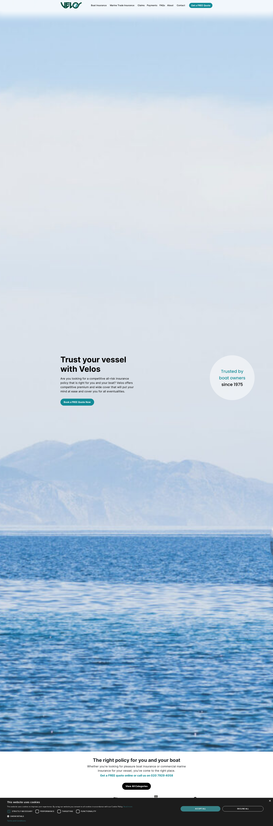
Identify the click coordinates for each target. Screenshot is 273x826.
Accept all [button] (200, 809)
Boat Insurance (99, 5)
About (170, 5)
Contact (181, 5)
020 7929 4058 (162, 775)
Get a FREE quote (112, 775)
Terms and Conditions (16, 820)
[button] (70, 816)
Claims (141, 5)
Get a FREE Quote (200, 5)
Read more (128, 806)
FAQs (162, 5)
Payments (152, 5)
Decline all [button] (243, 809)
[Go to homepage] (71, 5)
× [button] (270, 801)
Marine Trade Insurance (122, 5)
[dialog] (136, 812)
